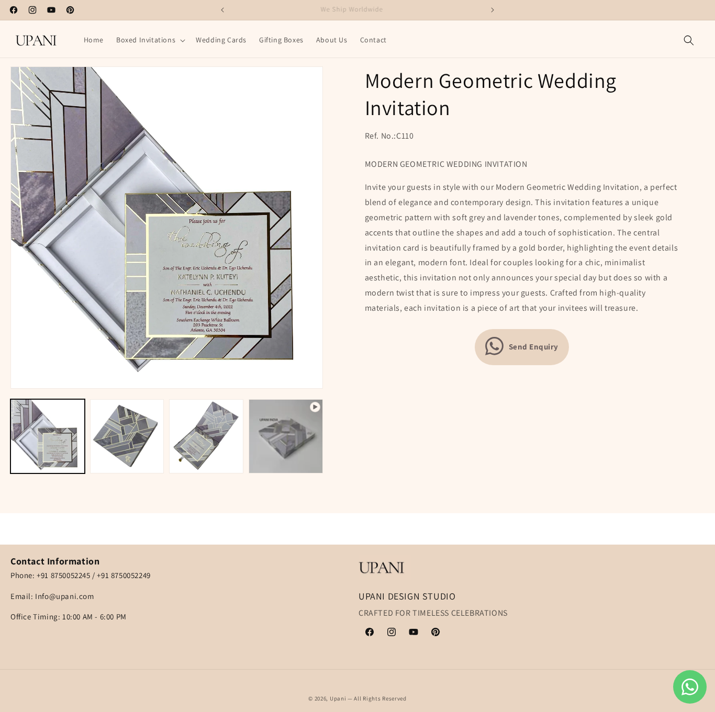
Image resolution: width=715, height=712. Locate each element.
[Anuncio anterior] (222, 10)
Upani (338, 698)
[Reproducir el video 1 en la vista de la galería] (286, 436)
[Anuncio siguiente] (492, 10)
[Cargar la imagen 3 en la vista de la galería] (206, 436)
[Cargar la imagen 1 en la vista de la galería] (47, 436)
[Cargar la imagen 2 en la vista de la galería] (127, 436)
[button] (149, 40)
